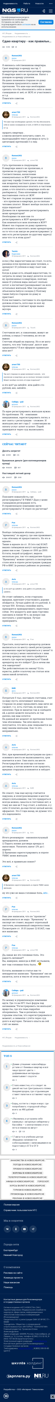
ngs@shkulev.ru (40, 1341)
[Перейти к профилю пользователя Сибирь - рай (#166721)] (6, 404)
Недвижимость (10, 3)
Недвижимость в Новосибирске (16, 37)
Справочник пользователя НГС (20, 1210)
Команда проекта (13, 1277)
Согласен (46, 22)
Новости (39, 3)
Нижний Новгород (13, 1255)
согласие (26, 24)
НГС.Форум (6, 33)
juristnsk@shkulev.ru (38, 1346)
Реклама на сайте (13, 1273)
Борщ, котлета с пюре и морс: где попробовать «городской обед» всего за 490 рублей (30, 1106)
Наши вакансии (12, 1282)
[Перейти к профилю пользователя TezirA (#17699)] (6, 253)
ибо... (46, 892)
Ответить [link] (6, 103)
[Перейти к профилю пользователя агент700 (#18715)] (6, 114)
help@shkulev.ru (25, 1348)
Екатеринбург (11, 1250)
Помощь (8, 1287)
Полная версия (12, 1204)
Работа (27, 3)
